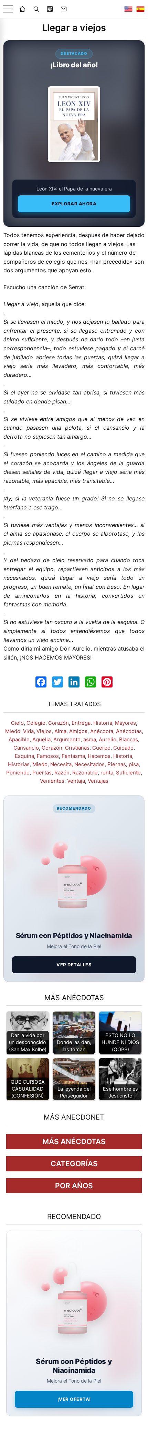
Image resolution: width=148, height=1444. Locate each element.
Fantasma (73, 756)
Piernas (116, 764)
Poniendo (18, 772)
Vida (28, 731)
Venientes (52, 781)
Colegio (36, 723)
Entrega (81, 723)
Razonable (85, 772)
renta (107, 772)
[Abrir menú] (8, 9)
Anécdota (101, 731)
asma (89, 739)
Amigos (78, 731)
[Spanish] (140, 9)
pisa (134, 764)
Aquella (41, 739)
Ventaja (76, 781)
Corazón (58, 723)
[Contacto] (64, 9)
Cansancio (26, 747)
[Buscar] (36, 9)
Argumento (67, 739)
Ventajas (98, 781)
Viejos (44, 731)
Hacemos (99, 756)
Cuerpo (101, 747)
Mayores (125, 723)
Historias (19, 764)
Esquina (24, 756)
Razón (62, 772)
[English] (128, 9)
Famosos (48, 756)
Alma (60, 731)
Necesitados (89, 764)
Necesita (61, 764)
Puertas (42, 772)
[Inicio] (22, 9)
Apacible (19, 739)
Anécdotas (129, 731)
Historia (102, 723)
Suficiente (128, 772)
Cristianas (77, 747)
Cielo (17, 723)
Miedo (12, 731)
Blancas (128, 739)
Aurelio (107, 739)
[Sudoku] (50, 9)
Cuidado (123, 747)
